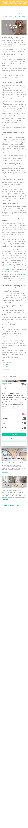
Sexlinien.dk (4, 366)
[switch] (24, 418)
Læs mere (5, 472)
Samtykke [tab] (5, 388)
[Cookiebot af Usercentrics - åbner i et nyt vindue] (20, 384)
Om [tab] (23, 388)
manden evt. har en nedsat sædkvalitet (15, 157)
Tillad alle (14, 434)
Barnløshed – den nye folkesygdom (14, 458)
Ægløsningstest (6, 269)
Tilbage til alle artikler (10, 505)
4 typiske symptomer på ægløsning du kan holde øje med (14, 485)
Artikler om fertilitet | (6, 13)
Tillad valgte (14, 438)
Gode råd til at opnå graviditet (17, 13)
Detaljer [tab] (14, 388)
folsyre (23, 274)
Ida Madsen (10, 462)
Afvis (14, 443)
